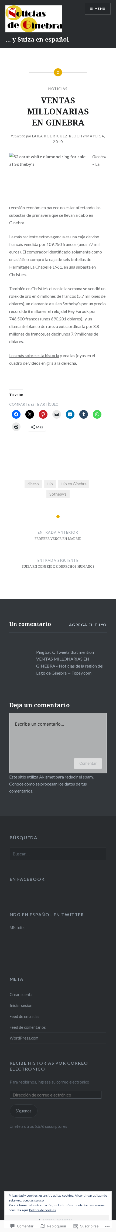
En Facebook (27, 879)
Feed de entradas (24, 1016)
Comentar (88, 763)
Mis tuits (17, 927)
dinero (33, 484)
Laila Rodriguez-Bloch (57, 136)
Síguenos (24, 1111)
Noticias (57, 89)
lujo (50, 484)
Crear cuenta (21, 994)
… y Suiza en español (37, 39)
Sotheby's (58, 494)
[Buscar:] (58, 854)
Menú (99, 8)
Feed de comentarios (28, 1027)
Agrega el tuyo (88, 624)
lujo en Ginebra (74, 484)
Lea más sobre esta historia (34, 355)
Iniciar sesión (21, 1005)
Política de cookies (42, 1210)
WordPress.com (24, 1038)
